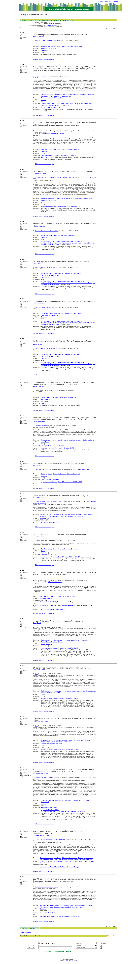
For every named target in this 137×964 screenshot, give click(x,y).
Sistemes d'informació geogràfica (49, 905)
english (106, 1)
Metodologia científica (78, 691)
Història (91, 905)
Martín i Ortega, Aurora (76, 103)
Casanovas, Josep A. (63, 602)
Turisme (74, 596)
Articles (38, 779)
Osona (43, 644)
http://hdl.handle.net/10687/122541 (51, 107)
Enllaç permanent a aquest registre (44, 59)
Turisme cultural (45, 440)
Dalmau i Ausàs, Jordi (39, 386)
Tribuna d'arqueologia (41, 76)
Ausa (36, 627)
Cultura (88, 691)
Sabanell (42, 861)
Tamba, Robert (65, 105)
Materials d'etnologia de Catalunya (54, 133)
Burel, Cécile (36, 883)
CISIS (67, 960)
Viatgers (65, 440)
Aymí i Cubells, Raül (38, 36)
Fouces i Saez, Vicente (39, 226)
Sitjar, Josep (52, 913)
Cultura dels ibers (66, 96)
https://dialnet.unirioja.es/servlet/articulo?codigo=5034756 (57, 448)
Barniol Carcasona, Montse (49, 807)
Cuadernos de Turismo (41, 425)
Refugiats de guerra (77, 907)
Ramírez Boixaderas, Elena (49, 155)
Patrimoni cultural (54, 149)
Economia (44, 800)
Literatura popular (59, 691)
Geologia (51, 94)
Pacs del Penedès (58, 861)
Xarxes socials (44, 516)
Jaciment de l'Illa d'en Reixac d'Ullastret (52, 98)
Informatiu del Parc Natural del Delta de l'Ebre (47, 40)
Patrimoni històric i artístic (69, 858)
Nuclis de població (55, 96)
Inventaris (63, 149)
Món (48, 518)
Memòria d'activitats (64, 741)
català (116, 1)
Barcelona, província (46, 598)
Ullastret (43, 100)
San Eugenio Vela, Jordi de (40, 773)
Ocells (58, 46)
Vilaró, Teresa (37, 465)
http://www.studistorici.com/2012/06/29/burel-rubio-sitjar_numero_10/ (60, 916)
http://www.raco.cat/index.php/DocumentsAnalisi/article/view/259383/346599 (63, 811)
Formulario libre (112, 936)
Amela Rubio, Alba (38, 536)
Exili (69, 907)
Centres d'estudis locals (60, 740)
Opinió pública (81, 516)
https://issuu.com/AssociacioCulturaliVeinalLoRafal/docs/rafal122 (60, 557)
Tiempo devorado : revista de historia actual (48, 501)
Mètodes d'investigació (75, 46)
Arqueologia (44, 94)
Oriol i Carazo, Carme (39, 669)
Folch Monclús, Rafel (67, 155)
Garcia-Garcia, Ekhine (62, 103)
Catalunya (44, 151)
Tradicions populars (46, 640)
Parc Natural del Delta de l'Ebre (50, 275)
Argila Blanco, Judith (38, 497)
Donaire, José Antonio (39, 421)
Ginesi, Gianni (37, 623)
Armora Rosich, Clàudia (39, 173)
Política (42, 514)
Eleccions (49, 514)
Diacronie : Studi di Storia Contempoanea (46, 887)
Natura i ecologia (84, 469)
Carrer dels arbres (40, 469)
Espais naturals (45, 46)
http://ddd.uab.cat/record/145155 (49, 522)
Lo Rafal (37, 540)
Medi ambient (66, 198)
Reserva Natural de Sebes (48, 48)
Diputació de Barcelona (68, 605)
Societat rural (59, 800)
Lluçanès (43, 804)
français (111, 1)
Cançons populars (69, 640)
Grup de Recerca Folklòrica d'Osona (51, 642)
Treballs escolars (46, 198)
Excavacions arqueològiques (63, 94)
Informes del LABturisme (55, 582)
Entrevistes (74, 549)
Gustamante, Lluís (38, 263)
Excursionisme (44, 596)
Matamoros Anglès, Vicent (48, 554)
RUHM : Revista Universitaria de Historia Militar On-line (50, 839)
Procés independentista (74, 514)
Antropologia (44, 149)
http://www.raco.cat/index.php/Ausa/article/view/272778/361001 (59, 749)
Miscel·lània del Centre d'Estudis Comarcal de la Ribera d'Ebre (53, 177)
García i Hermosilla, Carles (40, 721)
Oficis (68, 549)
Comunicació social (70, 516)
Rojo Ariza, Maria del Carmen (41, 835)
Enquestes (53, 596)
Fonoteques (53, 741)
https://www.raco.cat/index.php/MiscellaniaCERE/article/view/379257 (61, 206)
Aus (72, 198)
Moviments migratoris (46, 907)
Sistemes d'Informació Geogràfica (68, 859)
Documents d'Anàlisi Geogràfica (44, 777)
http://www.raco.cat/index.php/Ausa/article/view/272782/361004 (59, 648)
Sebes (43, 50)
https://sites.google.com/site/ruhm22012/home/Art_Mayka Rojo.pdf (59, 867)
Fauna (53, 46)
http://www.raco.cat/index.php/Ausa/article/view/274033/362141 (59, 698)
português (100, 1)
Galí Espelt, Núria (46, 446)
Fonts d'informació (88, 514)
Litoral (51, 235)
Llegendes (68, 691)
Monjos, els (68, 861)
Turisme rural (67, 800)
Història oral (80, 740)
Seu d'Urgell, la (45, 399)
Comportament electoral (60, 514)
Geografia (51, 800)
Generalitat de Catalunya (48, 157)
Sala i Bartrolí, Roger (54, 105)
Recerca (72, 540)
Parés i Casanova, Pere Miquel (50, 479)
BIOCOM (43, 403)
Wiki (76, 960)
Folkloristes (72, 740)
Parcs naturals (77, 273)
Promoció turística (78, 800)
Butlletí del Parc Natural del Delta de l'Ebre (46, 231)
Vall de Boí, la (45, 442)
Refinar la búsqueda (53, 25)
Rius (90, 198)
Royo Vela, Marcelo (58, 446)
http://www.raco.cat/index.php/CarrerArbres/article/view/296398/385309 (61, 482)
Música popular (58, 640)
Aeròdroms (57, 858)
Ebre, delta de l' (45, 277)
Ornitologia (64, 46)
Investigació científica (67, 905)
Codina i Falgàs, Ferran (48, 103)
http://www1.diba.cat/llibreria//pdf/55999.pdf (52, 609)
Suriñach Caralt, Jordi (46, 602)
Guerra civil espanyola (46, 858)
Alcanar (43, 551)
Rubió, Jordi (43, 913)
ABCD (70, 960)
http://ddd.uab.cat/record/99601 (50, 810)
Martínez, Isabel (37, 344)
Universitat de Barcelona (47, 605)
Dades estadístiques (89, 440)
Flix (42, 202)
